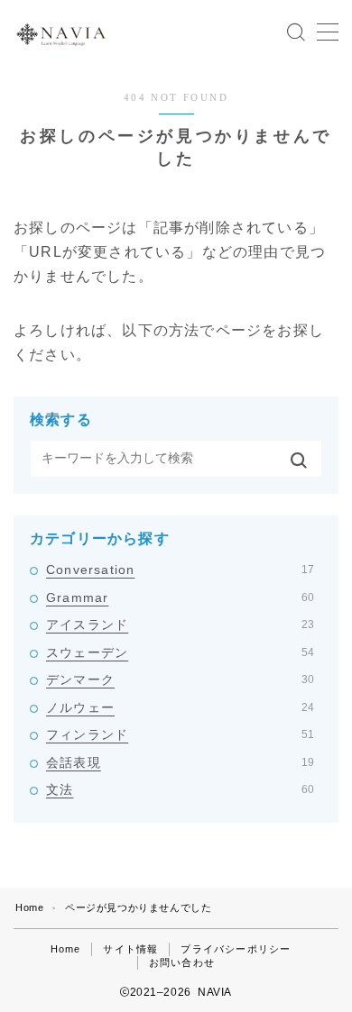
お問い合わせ (182, 962)
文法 (180, 789)
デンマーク (180, 679)
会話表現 (180, 762)
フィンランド (180, 734)
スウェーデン (180, 652)
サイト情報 (130, 949)
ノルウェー (180, 707)
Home (29, 907)
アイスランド (180, 624)
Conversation (180, 569)
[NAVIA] (61, 33)
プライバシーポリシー (236, 949)
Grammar (180, 597)
